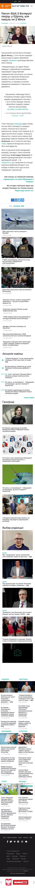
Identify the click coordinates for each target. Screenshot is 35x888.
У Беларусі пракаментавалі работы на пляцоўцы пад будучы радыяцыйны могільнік (15, 519)
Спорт (4, 782)
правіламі (25, 871)
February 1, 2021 (18, 116)
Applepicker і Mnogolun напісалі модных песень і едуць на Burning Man (26, 749)
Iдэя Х (20, 837)
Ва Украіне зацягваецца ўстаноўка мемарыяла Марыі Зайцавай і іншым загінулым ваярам (18, 391)
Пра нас (25, 861)
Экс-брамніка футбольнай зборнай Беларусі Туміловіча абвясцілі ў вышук (8, 826)
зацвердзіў (18, 124)
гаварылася (6, 162)
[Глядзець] (6, 374)
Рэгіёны (24, 854)
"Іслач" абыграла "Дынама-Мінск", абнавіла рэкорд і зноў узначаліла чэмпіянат (18, 375)
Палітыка (23, 23)
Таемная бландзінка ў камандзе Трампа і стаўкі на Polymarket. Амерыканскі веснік (17, 640)
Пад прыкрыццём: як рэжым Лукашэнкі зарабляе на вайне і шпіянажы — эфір (16, 584)
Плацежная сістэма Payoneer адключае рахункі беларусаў (8, 759)
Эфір (31, 837)
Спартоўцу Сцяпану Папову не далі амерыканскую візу (15, 310)
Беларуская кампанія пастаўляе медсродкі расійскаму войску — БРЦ (8, 724)
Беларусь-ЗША (19, 206)
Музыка (22, 782)
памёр (3, 144)
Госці (4, 837)
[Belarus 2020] (13, 882)
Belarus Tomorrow (12, 837)
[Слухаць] (5, 553)
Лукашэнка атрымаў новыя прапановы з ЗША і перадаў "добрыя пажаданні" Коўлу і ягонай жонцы (17, 343)
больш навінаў (29, 398)
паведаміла (13, 60)
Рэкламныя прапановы (13, 861)
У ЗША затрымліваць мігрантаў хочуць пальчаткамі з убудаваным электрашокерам (16, 261)
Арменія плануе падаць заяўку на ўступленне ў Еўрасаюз (24, 724)
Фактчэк (25, 837)
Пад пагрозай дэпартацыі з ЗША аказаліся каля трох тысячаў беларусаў (17, 335)
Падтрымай (10, 854)
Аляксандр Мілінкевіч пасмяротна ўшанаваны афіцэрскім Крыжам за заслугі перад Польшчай (16, 667)
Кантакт (23, 859)
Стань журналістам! (12, 851)
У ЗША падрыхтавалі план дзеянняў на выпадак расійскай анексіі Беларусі (17, 317)
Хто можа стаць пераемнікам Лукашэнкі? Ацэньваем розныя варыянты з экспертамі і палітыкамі (17, 459)
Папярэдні (1, 882)
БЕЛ (15, 1)
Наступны (34, 882)
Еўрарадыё (4, 23)
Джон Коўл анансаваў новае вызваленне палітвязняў (16, 290)
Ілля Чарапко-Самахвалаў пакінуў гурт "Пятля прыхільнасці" (25, 800)
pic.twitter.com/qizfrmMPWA (17, 109)
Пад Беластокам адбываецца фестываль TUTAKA (25, 809)
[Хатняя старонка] (20, 6)
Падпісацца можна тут (24, 190)
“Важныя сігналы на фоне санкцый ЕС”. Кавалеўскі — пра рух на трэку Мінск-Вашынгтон (17, 301)
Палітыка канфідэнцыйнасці (17, 873)
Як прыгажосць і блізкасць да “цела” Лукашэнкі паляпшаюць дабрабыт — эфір (18, 368)
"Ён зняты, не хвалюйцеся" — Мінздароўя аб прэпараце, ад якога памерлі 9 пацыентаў (19, 383)
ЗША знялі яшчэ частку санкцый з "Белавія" (14, 232)
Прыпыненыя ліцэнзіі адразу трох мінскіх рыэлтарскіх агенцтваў (8, 749)
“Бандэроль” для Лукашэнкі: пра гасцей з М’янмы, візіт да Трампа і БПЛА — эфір (17, 613)
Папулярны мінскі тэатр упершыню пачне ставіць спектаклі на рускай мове (25, 761)
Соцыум (5, 679)
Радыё (18, 854)
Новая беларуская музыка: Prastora (24, 818)
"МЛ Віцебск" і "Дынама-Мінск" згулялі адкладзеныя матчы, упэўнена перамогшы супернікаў (8, 814)
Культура (23, 731)
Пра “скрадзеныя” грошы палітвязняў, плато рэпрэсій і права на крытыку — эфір (17, 556)
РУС (19, 1)
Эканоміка (6, 731)
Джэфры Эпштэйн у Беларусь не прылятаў (14, 327)
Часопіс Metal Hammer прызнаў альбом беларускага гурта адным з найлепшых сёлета (25, 773)
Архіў (8, 856)
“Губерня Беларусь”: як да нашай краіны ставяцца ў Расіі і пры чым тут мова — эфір (19, 360)
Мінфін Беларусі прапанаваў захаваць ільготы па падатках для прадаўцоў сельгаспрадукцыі (8, 770)
